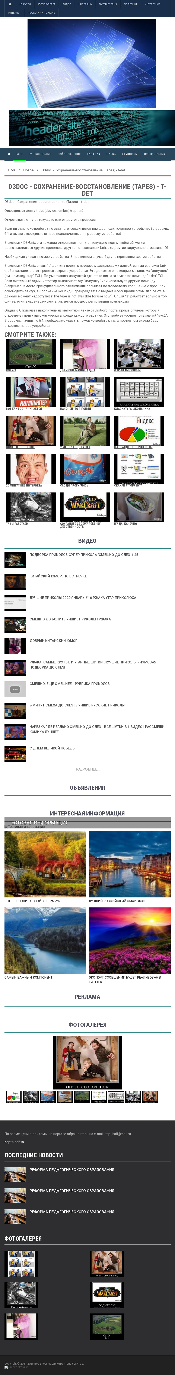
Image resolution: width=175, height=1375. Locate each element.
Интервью (85, 4)
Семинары (129, 154)
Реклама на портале (41, 12)
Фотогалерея (46, 4)
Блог (19, 154)
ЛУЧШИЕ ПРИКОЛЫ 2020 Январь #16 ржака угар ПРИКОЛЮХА (83, 598)
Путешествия (108, 4)
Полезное (130, 4)
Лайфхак (93, 154)
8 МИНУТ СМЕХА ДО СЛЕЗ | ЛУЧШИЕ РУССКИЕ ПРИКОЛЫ (77, 705)
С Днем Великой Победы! (53, 748)
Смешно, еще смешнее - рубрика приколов (70, 684)
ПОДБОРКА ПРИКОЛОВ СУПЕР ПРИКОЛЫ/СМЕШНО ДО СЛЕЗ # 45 (84, 555)
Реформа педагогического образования (72, 1170)
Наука (111, 154)
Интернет (14, 12)
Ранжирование (40, 154)
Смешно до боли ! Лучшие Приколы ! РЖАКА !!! (72, 619)
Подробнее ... (87, 769)
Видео (67, 4)
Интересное (152, 4)
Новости (25, 4)
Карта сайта (14, 1142)
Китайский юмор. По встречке (58, 576)
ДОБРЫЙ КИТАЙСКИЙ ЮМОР (54, 641)
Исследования (155, 154)
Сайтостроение (69, 154)
